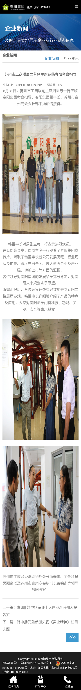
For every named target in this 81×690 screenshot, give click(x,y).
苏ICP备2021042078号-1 (36, 663)
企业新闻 (52, 58)
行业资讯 (71, 58)
